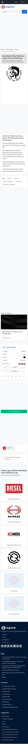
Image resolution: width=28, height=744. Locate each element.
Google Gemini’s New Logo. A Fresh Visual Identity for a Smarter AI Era (12, 662)
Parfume (16, 178)
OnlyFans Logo (6, 691)
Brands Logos (9, 49)
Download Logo (15, 411)
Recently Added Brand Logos (9, 729)
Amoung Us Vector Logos (8, 686)
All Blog (4, 677)
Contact (4, 637)
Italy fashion (18, 181)
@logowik (10, 447)
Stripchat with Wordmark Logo (10, 707)
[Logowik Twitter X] (5, 646)
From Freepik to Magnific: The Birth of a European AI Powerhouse (14, 658)
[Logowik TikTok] (17, 646)
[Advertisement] (14, 32)
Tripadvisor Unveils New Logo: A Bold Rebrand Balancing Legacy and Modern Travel (13, 666)
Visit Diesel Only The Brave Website (13, 458)
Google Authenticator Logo (9, 688)
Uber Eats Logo (6, 696)
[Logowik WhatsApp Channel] (20, 646)
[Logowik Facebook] (2, 646)
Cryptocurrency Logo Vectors (10, 734)
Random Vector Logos (8, 739)
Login (15, 2)
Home (2, 49)
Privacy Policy (5, 639)
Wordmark (23, 360)
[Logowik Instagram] (8, 646)
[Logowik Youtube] (14, 646)
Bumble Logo (5, 702)
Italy (24, 354)
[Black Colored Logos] (24, 357)
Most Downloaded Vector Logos (10, 732)
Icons (3, 721)
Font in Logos (5, 726)
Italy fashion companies (9, 184)
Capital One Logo (6, 699)
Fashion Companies (8, 181)
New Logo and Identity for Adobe (10, 670)
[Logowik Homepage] (7, 7)
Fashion (17, 49)
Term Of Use (5, 642)
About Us (4, 634)
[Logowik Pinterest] (11, 646)
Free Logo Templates (7, 718)
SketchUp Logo (6, 694)
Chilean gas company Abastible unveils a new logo (13, 673)
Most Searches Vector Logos (9, 737)
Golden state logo (7, 704)
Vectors (4, 724)
